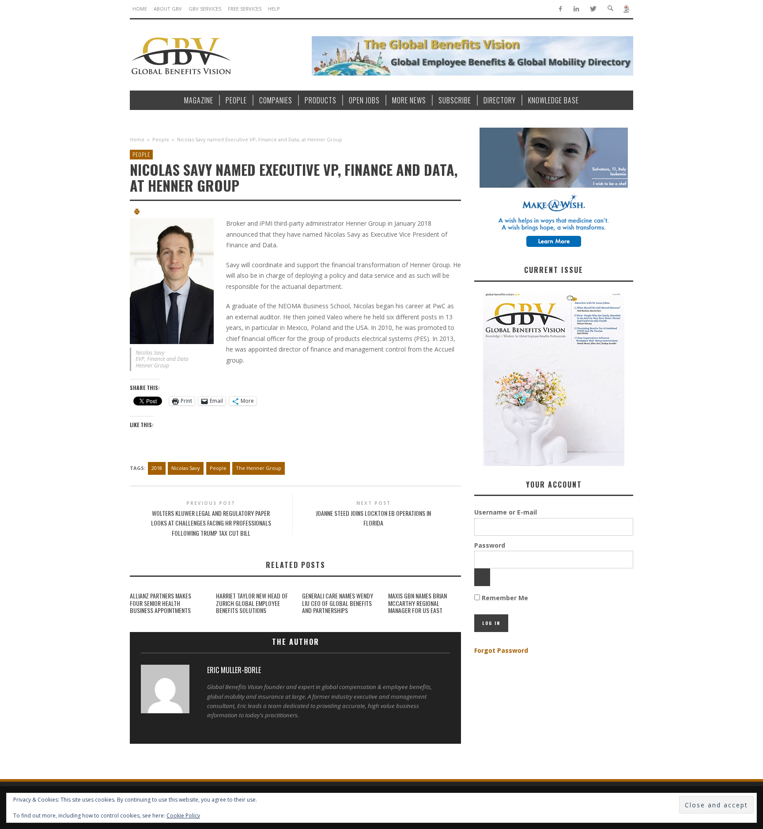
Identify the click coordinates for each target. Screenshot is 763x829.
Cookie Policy (183, 815)
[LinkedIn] (576, 9)
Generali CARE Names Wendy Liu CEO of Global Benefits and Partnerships (337, 603)
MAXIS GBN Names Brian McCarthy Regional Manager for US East (417, 603)
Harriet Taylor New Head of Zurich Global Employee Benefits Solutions (252, 603)
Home (137, 139)
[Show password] (482, 577)
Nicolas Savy (185, 468)
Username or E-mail (505, 512)
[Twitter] (593, 9)
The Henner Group (258, 468)
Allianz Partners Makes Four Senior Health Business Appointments (160, 603)
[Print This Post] (136, 212)
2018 (156, 468)
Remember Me (504, 598)
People (160, 139)
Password (489, 545)
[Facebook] (560, 9)
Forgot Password (501, 650)
